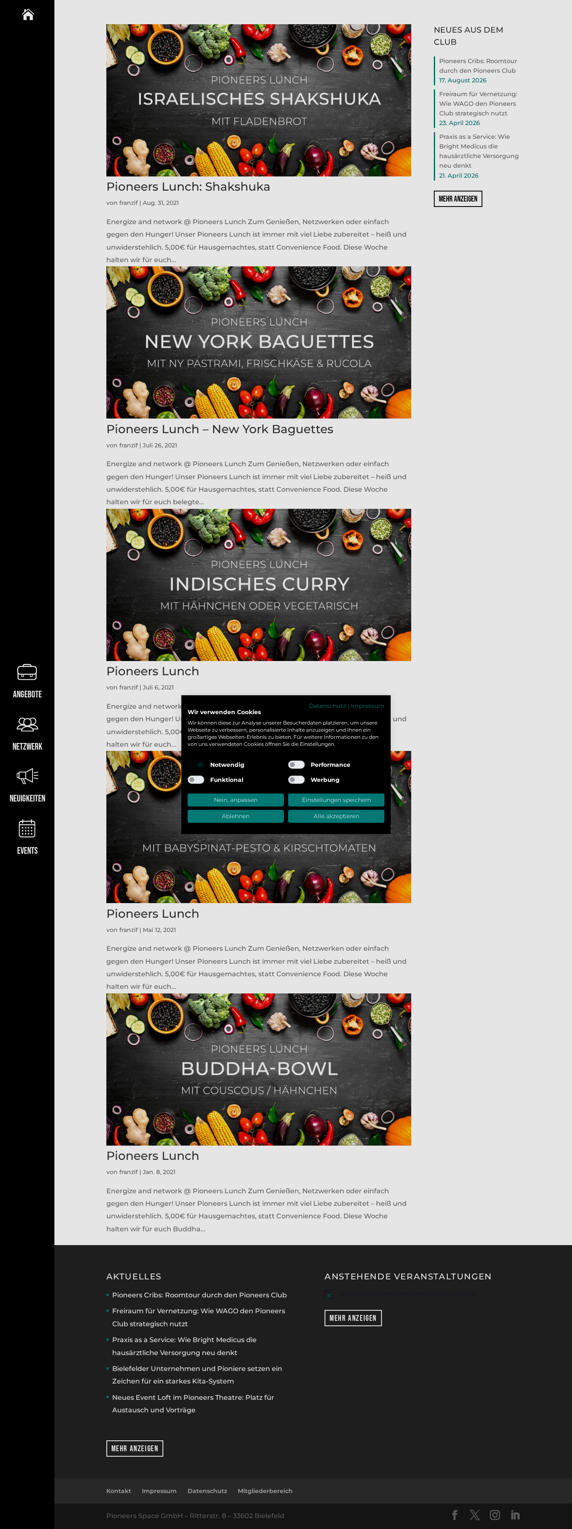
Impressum (367, 705)
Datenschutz (327, 705)
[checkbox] (196, 765)
